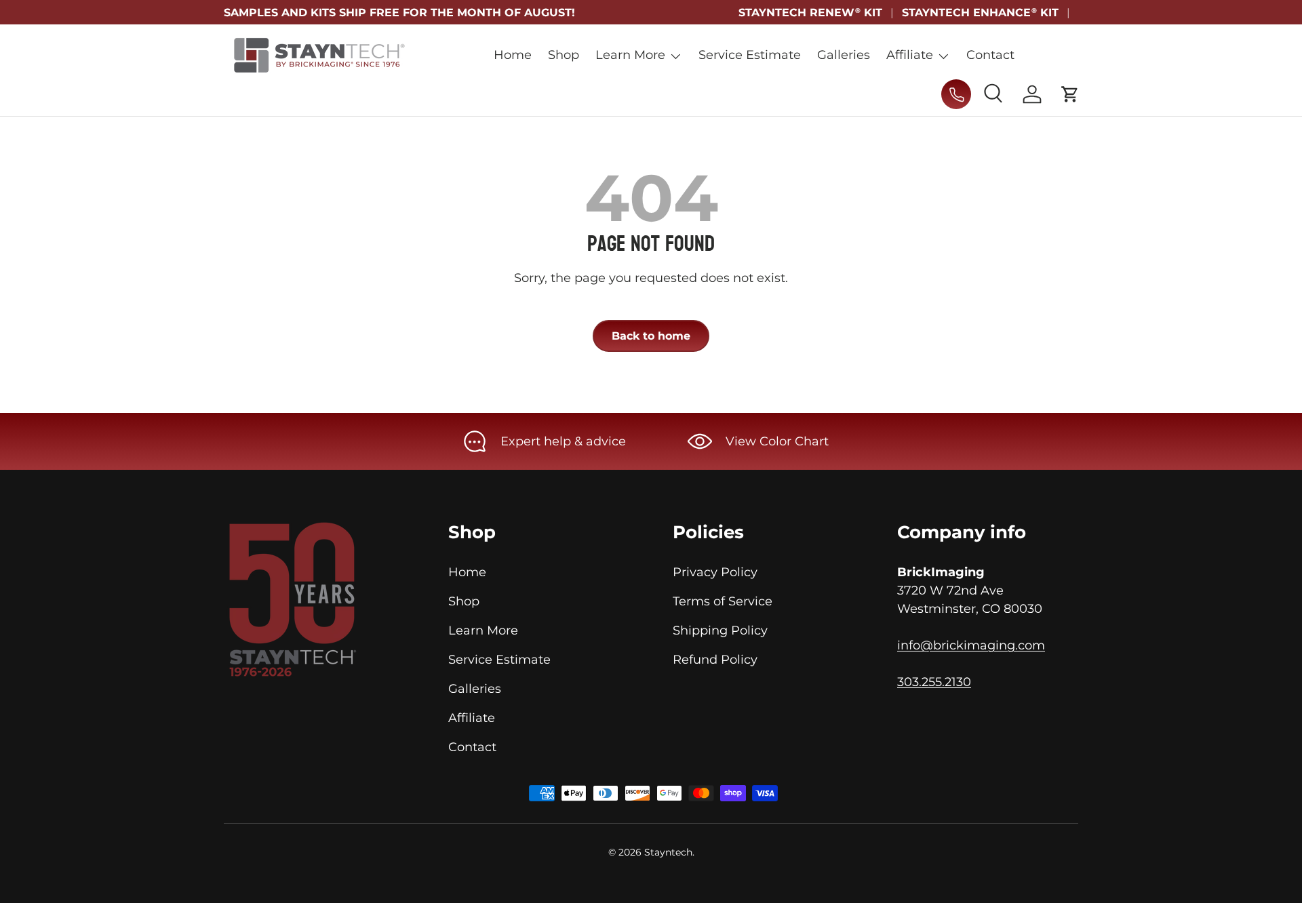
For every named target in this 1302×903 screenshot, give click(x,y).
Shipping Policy (720, 630)
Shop (563, 54)
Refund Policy (715, 659)
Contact (990, 54)
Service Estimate (749, 54)
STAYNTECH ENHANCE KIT (980, 12)
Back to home (651, 335)
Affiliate (909, 54)
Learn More (630, 54)
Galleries (843, 54)
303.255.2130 (934, 682)
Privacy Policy (715, 572)
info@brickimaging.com (971, 645)
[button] (1070, 94)
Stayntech (668, 852)
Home (513, 54)
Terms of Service (722, 601)
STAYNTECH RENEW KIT (810, 12)
